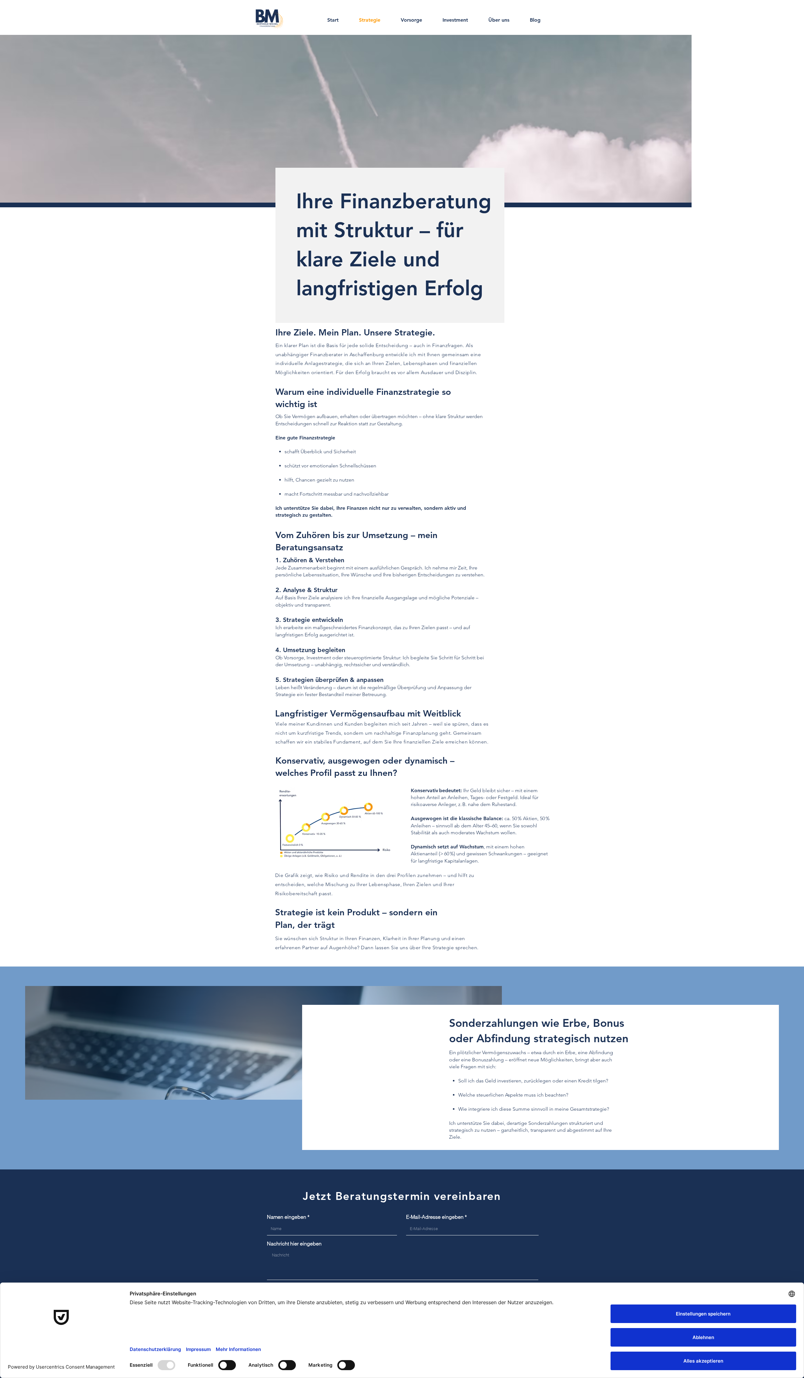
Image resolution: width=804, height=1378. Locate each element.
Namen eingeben (286, 1216)
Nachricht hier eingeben (294, 1243)
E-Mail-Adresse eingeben (435, 1216)
